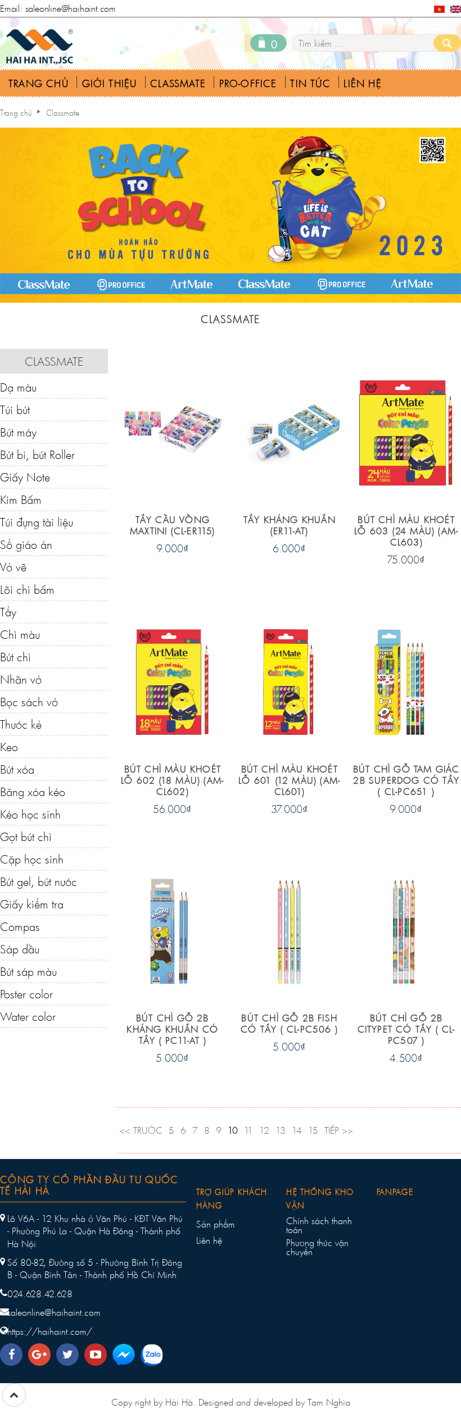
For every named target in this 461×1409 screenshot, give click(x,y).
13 (280, 1130)
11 (248, 1130)
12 (264, 1130)
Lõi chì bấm (27, 589)
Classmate (178, 83)
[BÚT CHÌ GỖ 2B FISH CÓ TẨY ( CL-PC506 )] (289, 930)
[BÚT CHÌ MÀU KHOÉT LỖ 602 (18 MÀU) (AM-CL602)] (172, 680)
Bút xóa (17, 769)
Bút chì (15, 656)
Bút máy (18, 432)
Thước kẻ (21, 724)
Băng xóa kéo (32, 791)
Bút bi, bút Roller (37, 454)
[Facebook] (14, 1352)
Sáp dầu (19, 949)
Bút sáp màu (28, 971)
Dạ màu (18, 387)
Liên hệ (209, 1240)
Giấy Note (25, 477)
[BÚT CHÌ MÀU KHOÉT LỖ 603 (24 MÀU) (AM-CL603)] (406, 431)
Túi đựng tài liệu (36, 522)
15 (313, 1130)
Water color (28, 1016)
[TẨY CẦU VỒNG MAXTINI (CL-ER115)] (172, 431)
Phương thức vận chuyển (317, 1247)
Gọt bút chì (26, 836)
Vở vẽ (13, 567)
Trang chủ (16, 112)
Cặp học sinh (32, 859)
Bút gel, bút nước (38, 881)
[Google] (42, 1352)
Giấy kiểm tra (32, 904)
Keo (9, 746)
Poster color (26, 994)
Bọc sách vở (29, 701)
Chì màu (20, 634)
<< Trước (140, 1130)
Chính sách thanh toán (319, 1225)
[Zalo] (156, 1356)
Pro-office (248, 83)
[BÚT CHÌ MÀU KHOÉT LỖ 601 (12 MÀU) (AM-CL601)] (289, 680)
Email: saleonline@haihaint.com (58, 8)
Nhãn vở (21, 679)
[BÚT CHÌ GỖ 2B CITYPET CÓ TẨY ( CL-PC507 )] (406, 930)
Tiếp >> (338, 1130)
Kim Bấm (21, 499)
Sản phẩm (215, 1224)
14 (297, 1130)
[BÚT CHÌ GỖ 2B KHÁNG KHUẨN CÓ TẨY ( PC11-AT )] (172, 930)
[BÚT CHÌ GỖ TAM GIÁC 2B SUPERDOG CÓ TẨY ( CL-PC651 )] (406, 680)
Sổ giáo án (26, 544)
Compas (20, 926)
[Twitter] (70, 1352)
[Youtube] (98, 1352)
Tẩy (8, 611)
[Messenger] (128, 1356)
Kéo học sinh (30, 814)
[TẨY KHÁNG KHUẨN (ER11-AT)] (289, 431)
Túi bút (15, 409)
